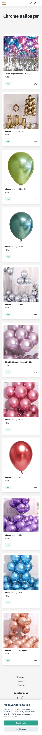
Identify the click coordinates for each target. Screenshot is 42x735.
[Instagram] (22, 697)
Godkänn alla (21, 723)
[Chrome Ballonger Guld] (35, 141)
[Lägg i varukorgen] (35, 84)
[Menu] (39, 3)
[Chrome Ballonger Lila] (35, 545)
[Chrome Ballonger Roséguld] (35, 660)
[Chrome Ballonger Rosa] (35, 430)
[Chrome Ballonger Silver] (35, 314)
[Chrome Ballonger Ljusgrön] (35, 199)
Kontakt (21, 682)
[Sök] (31, 3)
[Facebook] (17, 697)
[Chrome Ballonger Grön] (35, 257)
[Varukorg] (35, 3)
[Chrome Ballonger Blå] (35, 603)
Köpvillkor (21, 685)
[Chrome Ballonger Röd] (35, 487)
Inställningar (21, 729)
